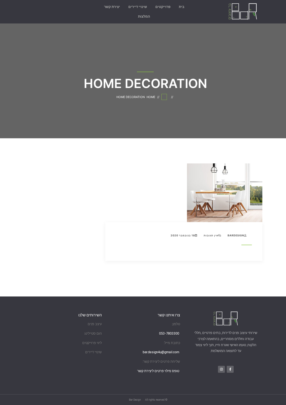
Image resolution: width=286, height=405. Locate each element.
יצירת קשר (112, 7)
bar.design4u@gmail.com (161, 352)
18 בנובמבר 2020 (183, 235)
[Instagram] (221, 369)
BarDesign (236, 235)
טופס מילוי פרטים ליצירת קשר (158, 371)
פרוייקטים (162, 7)
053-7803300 (169, 333)
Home (150, 97)
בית (181, 7)
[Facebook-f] (230, 369)
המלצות (144, 16)
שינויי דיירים (137, 7)
